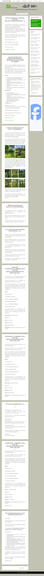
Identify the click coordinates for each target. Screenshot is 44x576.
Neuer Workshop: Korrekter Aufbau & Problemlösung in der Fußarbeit (15, 59)
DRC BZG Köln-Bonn (6, 1)
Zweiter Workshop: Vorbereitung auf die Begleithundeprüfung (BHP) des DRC (15, 270)
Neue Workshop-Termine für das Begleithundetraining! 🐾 (15, 19)
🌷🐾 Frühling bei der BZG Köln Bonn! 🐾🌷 (15, 230)
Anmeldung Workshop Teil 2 (9, 120)
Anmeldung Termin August (9, 47)
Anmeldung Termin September (10, 49)
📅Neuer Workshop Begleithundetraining (15, 206)
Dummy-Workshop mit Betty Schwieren (15, 128)
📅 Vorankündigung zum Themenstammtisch (15, 513)
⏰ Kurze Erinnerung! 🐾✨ (15, 404)
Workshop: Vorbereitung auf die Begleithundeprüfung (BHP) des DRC (15, 338)
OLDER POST (21, 567)
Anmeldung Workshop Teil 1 (9, 117)
